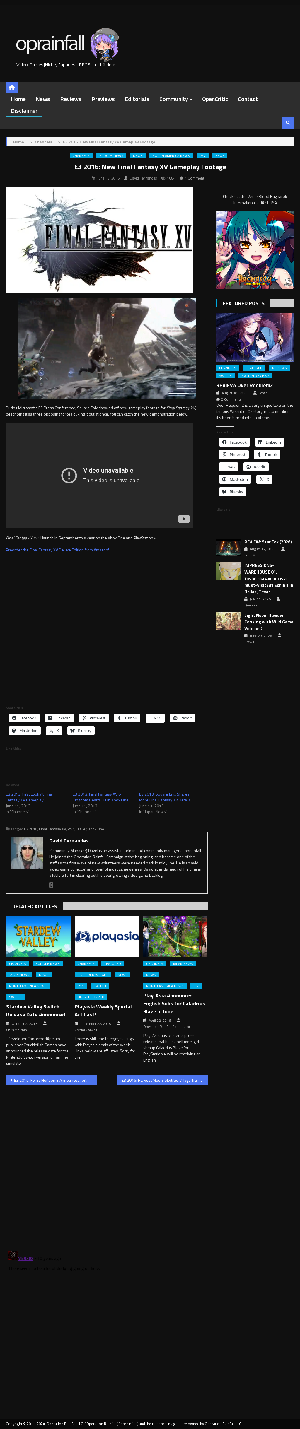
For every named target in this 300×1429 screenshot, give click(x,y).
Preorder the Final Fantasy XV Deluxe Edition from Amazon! (57, 550)
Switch (15, 997)
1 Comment (194, 178)
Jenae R (265, 393)
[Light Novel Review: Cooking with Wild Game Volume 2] (228, 621)
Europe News (111, 155)
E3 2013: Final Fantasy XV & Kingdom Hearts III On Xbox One (101, 797)
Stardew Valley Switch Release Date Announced (35, 1010)
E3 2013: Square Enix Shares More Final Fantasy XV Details (165, 797)
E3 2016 (30, 829)
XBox (219, 155)
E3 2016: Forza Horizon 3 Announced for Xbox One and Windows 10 (55, 1080)
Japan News (19, 974)
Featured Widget (93, 974)
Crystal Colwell (86, 1030)
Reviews (70, 98)
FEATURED (112, 963)
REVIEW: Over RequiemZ (244, 385)
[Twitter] (51, 885)
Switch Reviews (255, 375)
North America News (171, 155)
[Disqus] (106, 1164)
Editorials (137, 98)
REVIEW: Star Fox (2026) (268, 542)
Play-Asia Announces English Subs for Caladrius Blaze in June (174, 1003)
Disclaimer (24, 110)
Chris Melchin (16, 1030)
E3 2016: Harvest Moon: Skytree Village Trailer (162, 1080)
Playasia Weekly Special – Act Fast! (105, 1010)
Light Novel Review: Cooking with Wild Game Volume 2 (269, 622)
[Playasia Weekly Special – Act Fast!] (107, 936)
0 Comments (231, 399)
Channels (81, 155)
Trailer (81, 829)
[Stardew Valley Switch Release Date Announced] (38, 936)
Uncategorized (91, 997)
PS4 (203, 155)
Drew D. (250, 642)
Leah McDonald (256, 555)
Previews (103, 98)
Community (173, 98)
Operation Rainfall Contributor (166, 1026)
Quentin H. (252, 605)
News (43, 98)
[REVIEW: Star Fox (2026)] (228, 548)
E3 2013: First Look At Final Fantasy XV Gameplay (29, 797)
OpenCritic (215, 98)
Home (18, 98)
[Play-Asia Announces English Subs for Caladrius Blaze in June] (175, 936)
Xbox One (96, 829)
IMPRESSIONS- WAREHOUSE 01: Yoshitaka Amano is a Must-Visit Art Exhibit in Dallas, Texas (268, 578)
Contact (248, 98)
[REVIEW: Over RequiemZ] (255, 337)
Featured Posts (244, 303)
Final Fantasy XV (52, 829)
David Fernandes (143, 178)
